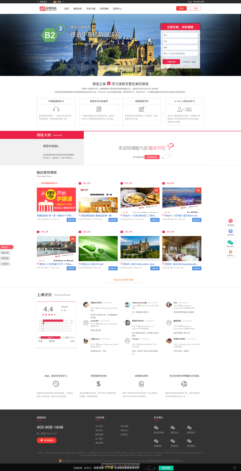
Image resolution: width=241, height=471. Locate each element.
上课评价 (5, 263)
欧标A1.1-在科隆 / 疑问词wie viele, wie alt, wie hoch (190, 215)
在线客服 (230, 225)
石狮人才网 (143, 452)
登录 (181, 8)
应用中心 (117, 8)
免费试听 (71, 219)
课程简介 (5, 247)
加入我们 (99, 438)
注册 (196, 8)
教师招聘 (99, 434)
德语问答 (49, 452)
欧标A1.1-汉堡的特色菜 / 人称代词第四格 (143, 215)
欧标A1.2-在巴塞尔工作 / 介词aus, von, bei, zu (62, 264)
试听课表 (104, 8)
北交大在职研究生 (155, 452)
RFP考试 (149, 455)
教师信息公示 (178, 461)
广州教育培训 (140, 455)
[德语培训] (48, 8)
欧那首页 (43, 1)
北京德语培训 (104, 452)
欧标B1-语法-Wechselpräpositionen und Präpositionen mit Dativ (196, 264)
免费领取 (166, 467)
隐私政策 (99, 442)
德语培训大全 (59, 452)
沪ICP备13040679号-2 (96, 461)
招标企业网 (134, 452)
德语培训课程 (70, 452)
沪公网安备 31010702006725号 (74, 461)
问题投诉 (124, 434)
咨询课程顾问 (152, 157)
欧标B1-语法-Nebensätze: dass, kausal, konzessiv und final (152, 264)
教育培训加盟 (98, 455)
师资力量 (90, 8)
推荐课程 (5, 258)
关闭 (235, 467)
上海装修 (120, 455)
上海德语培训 (93, 452)
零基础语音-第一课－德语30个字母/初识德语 (59, 215)
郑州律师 (167, 452)
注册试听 (171, 61)
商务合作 (99, 430)
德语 (59, 1)
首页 (66, 8)
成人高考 (175, 452)
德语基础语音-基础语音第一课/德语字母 (101, 215)
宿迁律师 (197, 452)
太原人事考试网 (110, 455)
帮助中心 (124, 430)
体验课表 (124, 426)
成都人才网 (129, 455)
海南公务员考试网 (186, 452)
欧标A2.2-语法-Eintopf (92, 264)
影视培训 (125, 452)
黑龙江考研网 (115, 452)
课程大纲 (5, 252)
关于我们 (99, 426)
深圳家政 (157, 455)
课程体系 (77, 8)
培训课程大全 (82, 452)
